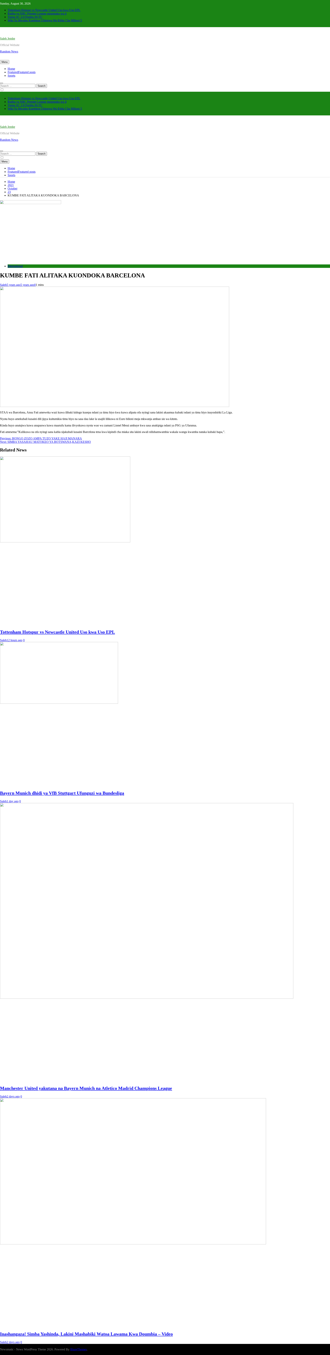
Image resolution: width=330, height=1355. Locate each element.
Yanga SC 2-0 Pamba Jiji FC (25, 17)
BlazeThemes (78, 1349)
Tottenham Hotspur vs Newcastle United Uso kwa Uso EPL (44, 10)
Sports (11, 75)
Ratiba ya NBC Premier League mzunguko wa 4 (37, 13)
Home (11, 68)
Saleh (3, 284)
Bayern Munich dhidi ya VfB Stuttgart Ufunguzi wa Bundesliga (62, 793)
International (15, 266)
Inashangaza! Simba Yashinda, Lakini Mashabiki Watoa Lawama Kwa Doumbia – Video (86, 1333)
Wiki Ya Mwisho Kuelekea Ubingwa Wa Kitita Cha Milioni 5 (45, 20)
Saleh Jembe (7, 38)
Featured (22, 72)
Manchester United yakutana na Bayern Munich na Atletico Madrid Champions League (86, 1088)
